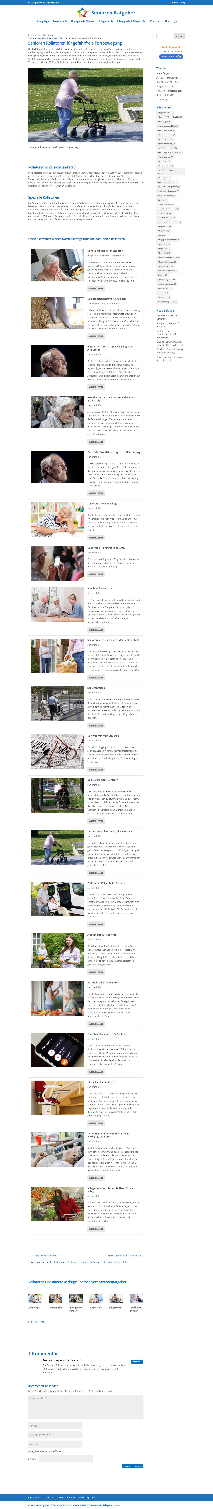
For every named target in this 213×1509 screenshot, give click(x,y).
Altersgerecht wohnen (167, 77)
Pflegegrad (164, 244)
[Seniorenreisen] (57, 703)
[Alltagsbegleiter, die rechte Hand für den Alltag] (57, 1204)
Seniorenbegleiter (166, 279)
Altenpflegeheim (166, 139)
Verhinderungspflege (167, 301)
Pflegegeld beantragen (168, 239)
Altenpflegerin (165, 166)
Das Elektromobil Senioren (102, 779)
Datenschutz (49, 1497)
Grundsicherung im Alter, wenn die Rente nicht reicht (111, 399)
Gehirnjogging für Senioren (103, 735)
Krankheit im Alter (160, 21)
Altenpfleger (164, 161)
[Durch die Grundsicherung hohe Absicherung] (57, 467)
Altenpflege (43, 21)
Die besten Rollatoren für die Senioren (109, 831)
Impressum (33, 1497)
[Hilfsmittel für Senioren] (57, 1098)
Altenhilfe (47, 1262)
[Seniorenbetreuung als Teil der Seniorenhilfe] (57, 656)
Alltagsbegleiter (165, 112)
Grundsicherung (165, 204)
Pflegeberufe (106, 21)
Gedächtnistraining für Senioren (106, 547)
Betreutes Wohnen (166, 195)
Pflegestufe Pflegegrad (98, 255)
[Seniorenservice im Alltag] (57, 519)
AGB (61, 1497)
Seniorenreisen (96, 687)
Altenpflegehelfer (166, 143)
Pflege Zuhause (165, 266)
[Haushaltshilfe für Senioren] (57, 998)
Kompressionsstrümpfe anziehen (106, 298)
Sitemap (71, 1497)
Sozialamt (163, 293)
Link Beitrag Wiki (36, 1321)
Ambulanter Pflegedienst (169, 186)
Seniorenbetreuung (167, 284)
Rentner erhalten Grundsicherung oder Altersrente (110, 348)
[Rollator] (85, 142)
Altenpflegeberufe (166, 130)
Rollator (108, 1262)
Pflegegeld (163, 235)
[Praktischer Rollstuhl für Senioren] (57, 899)
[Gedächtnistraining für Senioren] (57, 563)
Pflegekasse (164, 248)
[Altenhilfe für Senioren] (57, 604)
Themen (160, 99)
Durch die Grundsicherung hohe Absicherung (113, 452)
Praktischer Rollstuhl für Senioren (107, 883)
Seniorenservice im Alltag (102, 503)
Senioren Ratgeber (37, 38)
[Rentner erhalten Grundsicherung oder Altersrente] (57, 361)
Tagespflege (164, 297)
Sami (45, 1360)
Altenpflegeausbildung (168, 126)
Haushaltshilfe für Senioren (103, 982)
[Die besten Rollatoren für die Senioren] (57, 847)
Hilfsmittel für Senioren (100, 1082)
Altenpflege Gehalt (166, 135)
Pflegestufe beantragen (168, 257)
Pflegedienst (164, 231)
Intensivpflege (165, 213)
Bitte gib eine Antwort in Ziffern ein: (46, 1451)
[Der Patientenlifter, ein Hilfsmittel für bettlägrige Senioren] (57, 1149)
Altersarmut (164, 178)
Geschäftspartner (87, 1497)
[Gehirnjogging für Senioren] (57, 751)
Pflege (177, 222)
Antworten (137, 1361)
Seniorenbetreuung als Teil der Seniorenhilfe (113, 640)
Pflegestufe (164, 253)
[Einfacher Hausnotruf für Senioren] (57, 1050)
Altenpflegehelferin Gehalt (170, 152)
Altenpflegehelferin (167, 148)
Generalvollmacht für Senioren (105, 250)
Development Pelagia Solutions (104, 1505)
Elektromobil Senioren (65, 1262)
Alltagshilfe (163, 117)
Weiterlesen (96, 288)
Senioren (163, 275)
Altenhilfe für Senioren (100, 588)
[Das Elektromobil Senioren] (57, 795)
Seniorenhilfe (60, 21)
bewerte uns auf (170, 56)
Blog (183, 3)
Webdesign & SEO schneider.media (68, 1505)
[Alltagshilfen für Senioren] (57, 950)
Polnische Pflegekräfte (168, 270)
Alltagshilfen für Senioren (102, 934)
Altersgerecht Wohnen (83, 21)
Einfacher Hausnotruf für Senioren (107, 1034)
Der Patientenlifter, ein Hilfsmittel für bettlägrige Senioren (109, 1135)
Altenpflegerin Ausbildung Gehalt (168, 172)
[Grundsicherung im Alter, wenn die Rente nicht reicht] (57, 412)
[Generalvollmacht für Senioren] (57, 265)
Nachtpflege (164, 222)
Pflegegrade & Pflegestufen (131, 21)
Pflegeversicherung (167, 262)
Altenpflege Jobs (165, 157)
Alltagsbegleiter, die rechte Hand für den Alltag (111, 1190)
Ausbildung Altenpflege (168, 191)
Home (175, 3)
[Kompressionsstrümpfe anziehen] (57, 313)
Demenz (162, 200)
